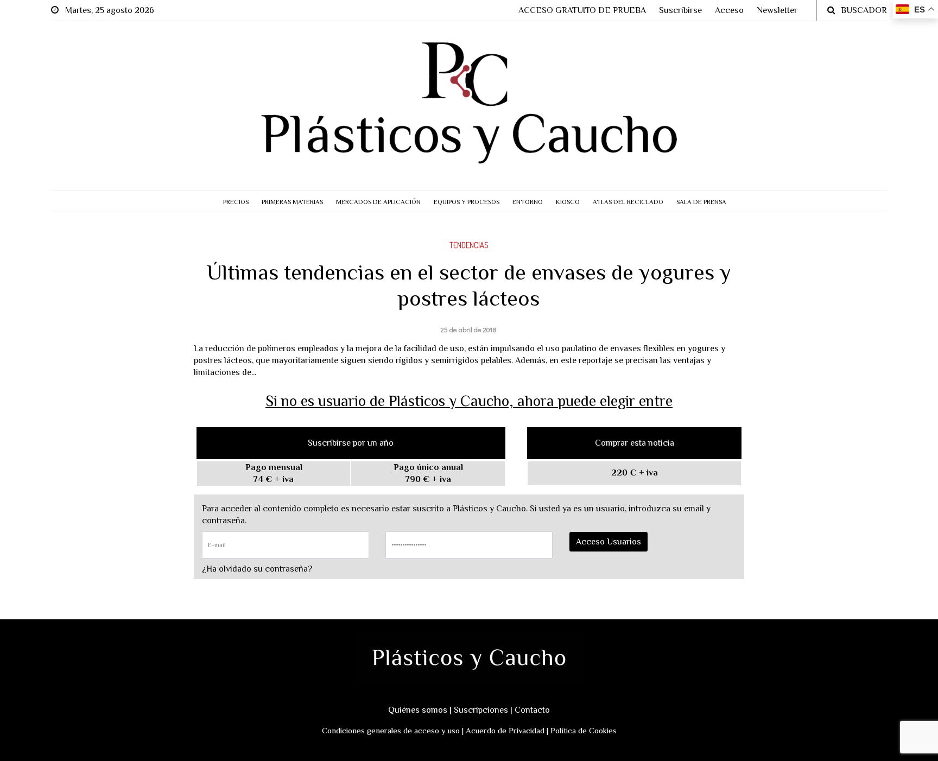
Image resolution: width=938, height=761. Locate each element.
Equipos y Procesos (466, 202)
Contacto (532, 710)
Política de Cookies (583, 730)
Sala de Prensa (701, 202)
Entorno (527, 202)
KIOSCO (568, 202)
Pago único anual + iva (428, 473)
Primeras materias (292, 202)
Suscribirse (680, 10)
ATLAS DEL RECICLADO (628, 202)
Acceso (729, 10)
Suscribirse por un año (351, 443)
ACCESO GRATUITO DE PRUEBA (582, 10)
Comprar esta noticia (634, 443)
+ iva (634, 473)
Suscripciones (481, 710)
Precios (236, 202)
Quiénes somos (417, 710)
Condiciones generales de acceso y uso (391, 730)
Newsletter (777, 10)
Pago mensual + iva (273, 473)
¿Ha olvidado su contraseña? (257, 569)
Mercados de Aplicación (378, 202)
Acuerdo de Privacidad (505, 730)
